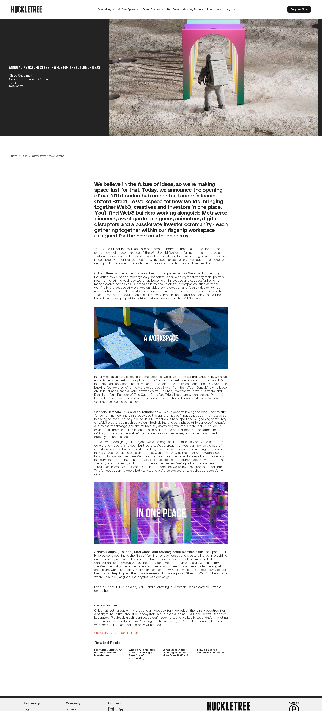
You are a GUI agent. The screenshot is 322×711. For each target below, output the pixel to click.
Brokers (71, 709)
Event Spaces (151, 9)
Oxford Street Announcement (48, 155)
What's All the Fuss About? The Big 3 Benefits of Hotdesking (142, 654)
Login (228, 9)
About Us (213, 9)
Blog (24, 155)
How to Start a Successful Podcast (210, 651)
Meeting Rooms (192, 9)
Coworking (104, 9)
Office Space (127, 9)
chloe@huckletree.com (110, 633)
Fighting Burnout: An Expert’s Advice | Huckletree (108, 652)
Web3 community (213, 412)
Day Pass (173, 9)
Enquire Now (299, 9)
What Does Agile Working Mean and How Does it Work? (176, 652)
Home (14, 155)
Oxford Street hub (200, 377)
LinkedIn (133, 633)
